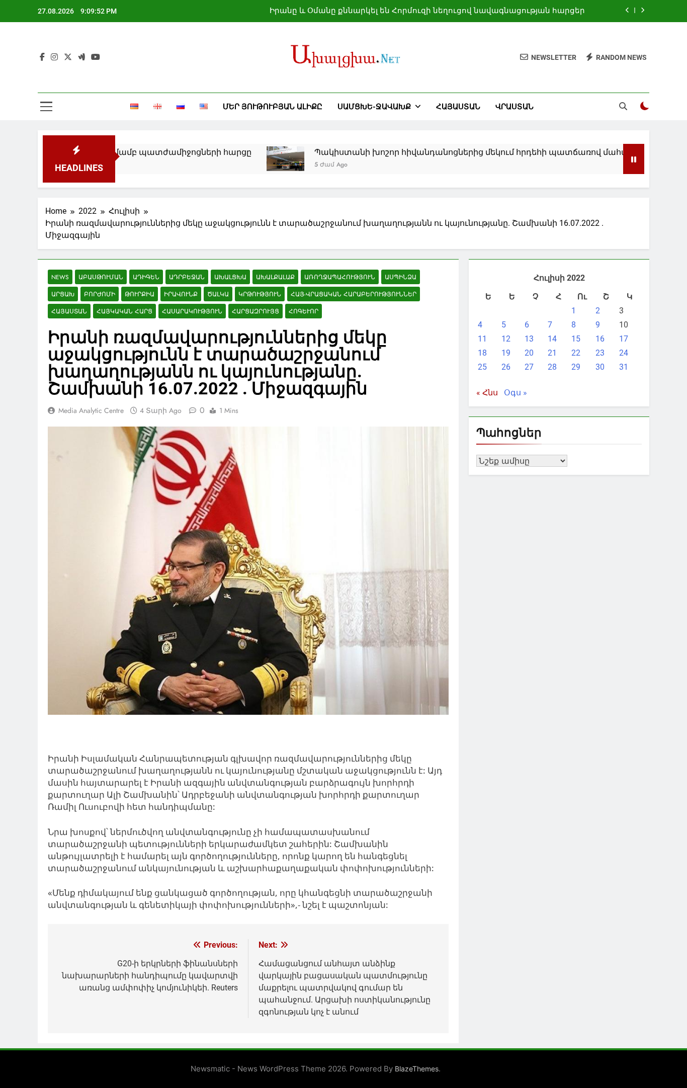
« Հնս (487, 392)
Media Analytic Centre (91, 410)
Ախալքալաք (275, 277)
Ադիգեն (146, 277)
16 (600, 339)
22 (575, 353)
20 (529, 353)
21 (552, 353)
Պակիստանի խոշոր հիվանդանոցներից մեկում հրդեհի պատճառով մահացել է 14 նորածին (471, 152)
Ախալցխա (230, 277)
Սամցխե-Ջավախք (374, 106)
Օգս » (515, 392)
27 (529, 367)
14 (552, 339)
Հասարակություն (192, 311)
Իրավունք (181, 294)
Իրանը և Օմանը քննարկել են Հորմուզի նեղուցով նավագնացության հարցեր (427, 11)
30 (600, 367)
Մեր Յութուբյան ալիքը (272, 106)
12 (505, 339)
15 (575, 339)
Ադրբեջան (187, 277)
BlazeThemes (417, 1068)
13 (529, 339)
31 (623, 367)
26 (505, 367)
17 (623, 339)
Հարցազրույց (255, 311)
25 (482, 367)
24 (623, 353)
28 (552, 367)
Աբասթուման (100, 277)
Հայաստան (458, 106)
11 (482, 339)
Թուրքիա (139, 294)
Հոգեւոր (303, 311)
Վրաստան (514, 106)
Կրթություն (259, 294)
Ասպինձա (400, 277)
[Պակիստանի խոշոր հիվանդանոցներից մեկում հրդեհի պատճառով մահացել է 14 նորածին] (250, 158)
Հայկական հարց (124, 311)
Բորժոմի (99, 294)
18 (482, 353)
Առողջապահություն (339, 277)
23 (600, 353)
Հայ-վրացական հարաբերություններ (353, 294)
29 (575, 367)
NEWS (60, 277)
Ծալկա (218, 294)
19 (505, 353)
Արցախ (62, 294)
